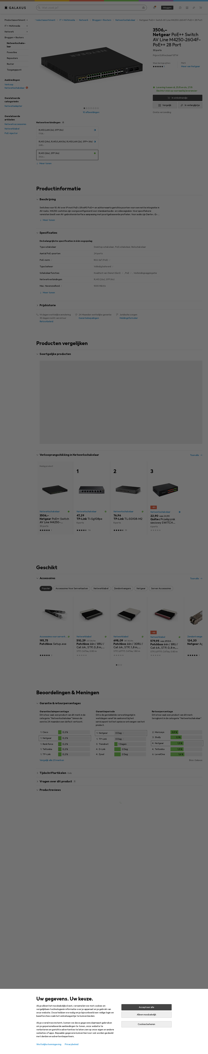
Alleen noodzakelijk (146, 1014)
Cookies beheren (146, 1024)
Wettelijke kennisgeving (48, 1044)
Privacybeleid (71, 1044)
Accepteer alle (146, 1007)
